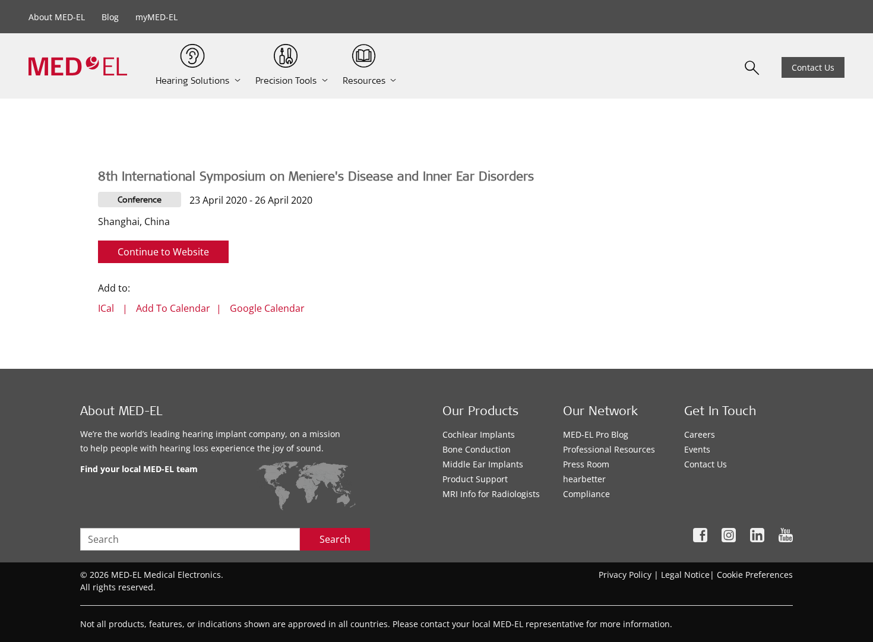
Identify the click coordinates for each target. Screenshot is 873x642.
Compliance (586, 493)
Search (335, 539)
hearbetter (584, 479)
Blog (110, 17)
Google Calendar (267, 308)
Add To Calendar (173, 308)
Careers (699, 434)
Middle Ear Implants (482, 464)
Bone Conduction (476, 449)
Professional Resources (609, 449)
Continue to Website (163, 251)
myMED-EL (156, 17)
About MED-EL (57, 17)
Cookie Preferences (755, 574)
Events (697, 449)
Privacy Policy (625, 574)
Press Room (586, 464)
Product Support (475, 479)
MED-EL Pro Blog (595, 434)
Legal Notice (685, 574)
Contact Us (813, 67)
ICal (106, 308)
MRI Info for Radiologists (491, 493)
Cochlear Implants (478, 434)
